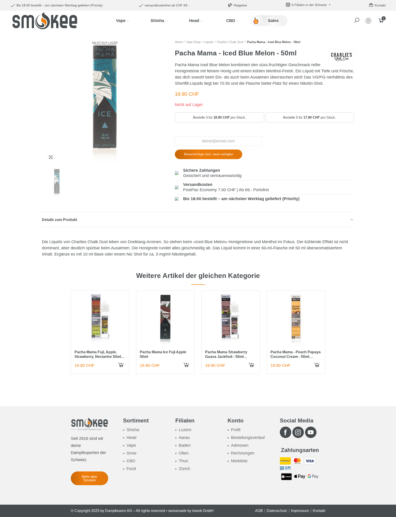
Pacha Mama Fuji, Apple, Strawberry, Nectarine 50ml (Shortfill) (97, 356)
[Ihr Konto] (369, 21)
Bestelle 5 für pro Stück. (309, 117)
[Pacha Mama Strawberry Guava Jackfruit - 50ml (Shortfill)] (230, 319)
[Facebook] (285, 432)
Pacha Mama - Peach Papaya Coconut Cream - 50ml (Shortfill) (295, 356)
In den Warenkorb (122, 367)
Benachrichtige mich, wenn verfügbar (208, 154)
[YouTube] (310, 432)
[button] (357, 20)
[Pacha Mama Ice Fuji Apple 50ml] (165, 319)
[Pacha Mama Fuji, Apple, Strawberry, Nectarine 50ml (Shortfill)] (100, 319)
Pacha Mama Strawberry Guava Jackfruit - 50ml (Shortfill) (226, 356)
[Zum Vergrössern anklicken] (50, 157)
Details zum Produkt (59, 220)
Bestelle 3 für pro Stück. (219, 117)
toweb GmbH (203, 511)
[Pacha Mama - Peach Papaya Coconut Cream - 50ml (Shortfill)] (296, 319)
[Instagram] (298, 432)
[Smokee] (44, 20)
